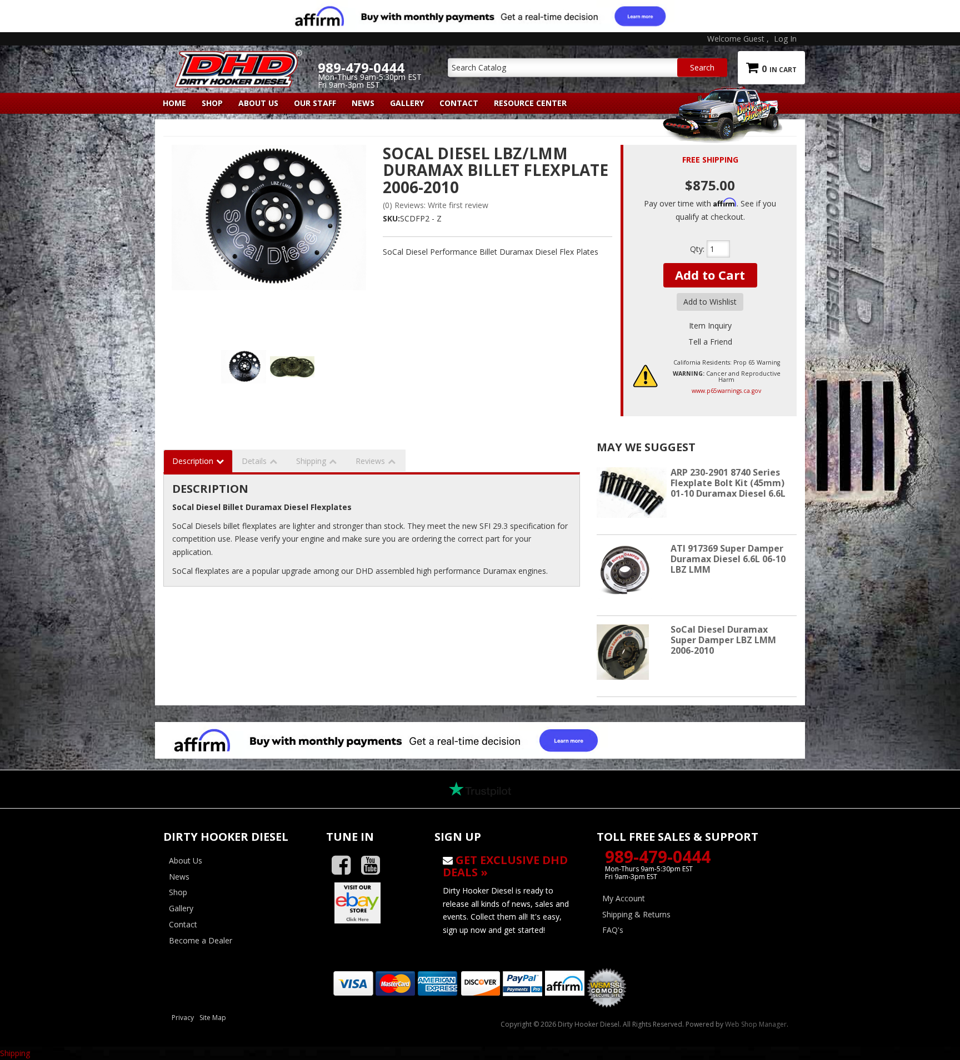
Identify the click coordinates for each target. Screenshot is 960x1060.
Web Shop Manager (756, 1024)
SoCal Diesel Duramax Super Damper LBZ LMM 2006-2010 (723, 640)
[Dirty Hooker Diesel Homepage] (236, 59)
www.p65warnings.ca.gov (726, 391)
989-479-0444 (658, 856)
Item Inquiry (710, 325)
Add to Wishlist (710, 301)
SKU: (391, 218)
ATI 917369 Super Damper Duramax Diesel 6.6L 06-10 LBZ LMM (728, 559)
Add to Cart (710, 274)
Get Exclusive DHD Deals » (505, 866)
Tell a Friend (710, 341)
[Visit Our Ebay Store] (371, 902)
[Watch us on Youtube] (374, 865)
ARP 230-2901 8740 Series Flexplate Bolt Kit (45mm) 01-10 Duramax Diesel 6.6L (728, 482)
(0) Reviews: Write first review (435, 205)
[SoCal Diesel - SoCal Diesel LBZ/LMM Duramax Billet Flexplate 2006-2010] (269, 242)
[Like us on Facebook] (345, 865)
